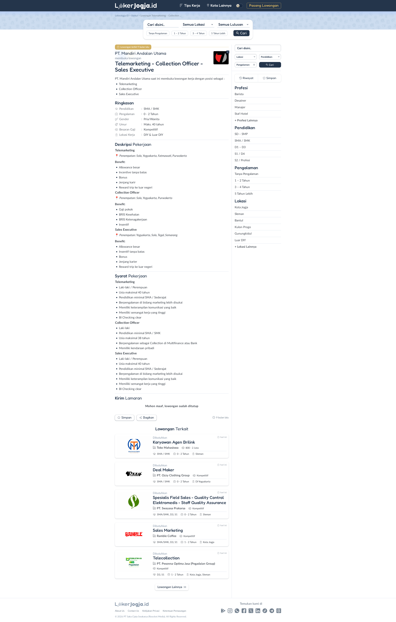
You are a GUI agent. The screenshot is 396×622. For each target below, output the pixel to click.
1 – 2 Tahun (180, 33)
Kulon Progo (243, 227)
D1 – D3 (240, 147)
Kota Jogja (241, 207)
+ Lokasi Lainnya (245, 246)
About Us (120, 611)
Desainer (240, 100)
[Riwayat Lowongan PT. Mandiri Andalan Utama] (221, 63)
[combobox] (198, 25)
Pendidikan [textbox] (266, 56)
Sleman (239, 214)
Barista (239, 94)
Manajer (240, 107)
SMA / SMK (242, 140)
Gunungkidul (243, 233)
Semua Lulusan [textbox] (230, 24)
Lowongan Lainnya (169, 587)
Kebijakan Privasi (150, 611)
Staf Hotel (241, 113)
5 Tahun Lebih (218, 33)
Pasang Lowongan (264, 5)
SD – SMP (241, 134)
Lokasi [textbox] (240, 56)
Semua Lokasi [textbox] (194, 24)
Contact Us (133, 611)
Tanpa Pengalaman (158, 33)
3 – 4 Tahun (198, 33)
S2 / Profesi (242, 160)
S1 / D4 (240, 153)
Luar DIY (240, 240)
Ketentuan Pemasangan (174, 611)
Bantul (239, 220)
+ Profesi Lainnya (246, 120)
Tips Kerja (191, 5)
